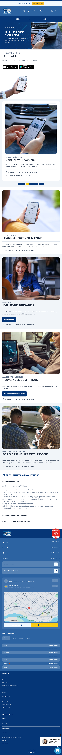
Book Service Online (38, 3)
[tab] (6, 638)
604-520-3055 (27, 175)
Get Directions (17, 625)
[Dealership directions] (31, 607)
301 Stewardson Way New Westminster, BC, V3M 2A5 (22, 581)
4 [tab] (36, 184)
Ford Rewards (9, 319)
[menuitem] (5, 19)
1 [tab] (27, 184)
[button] (24, 11)
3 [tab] (33, 184)
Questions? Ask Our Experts (14, 394)
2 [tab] (30, 184)
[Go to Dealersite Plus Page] (31, 752)
